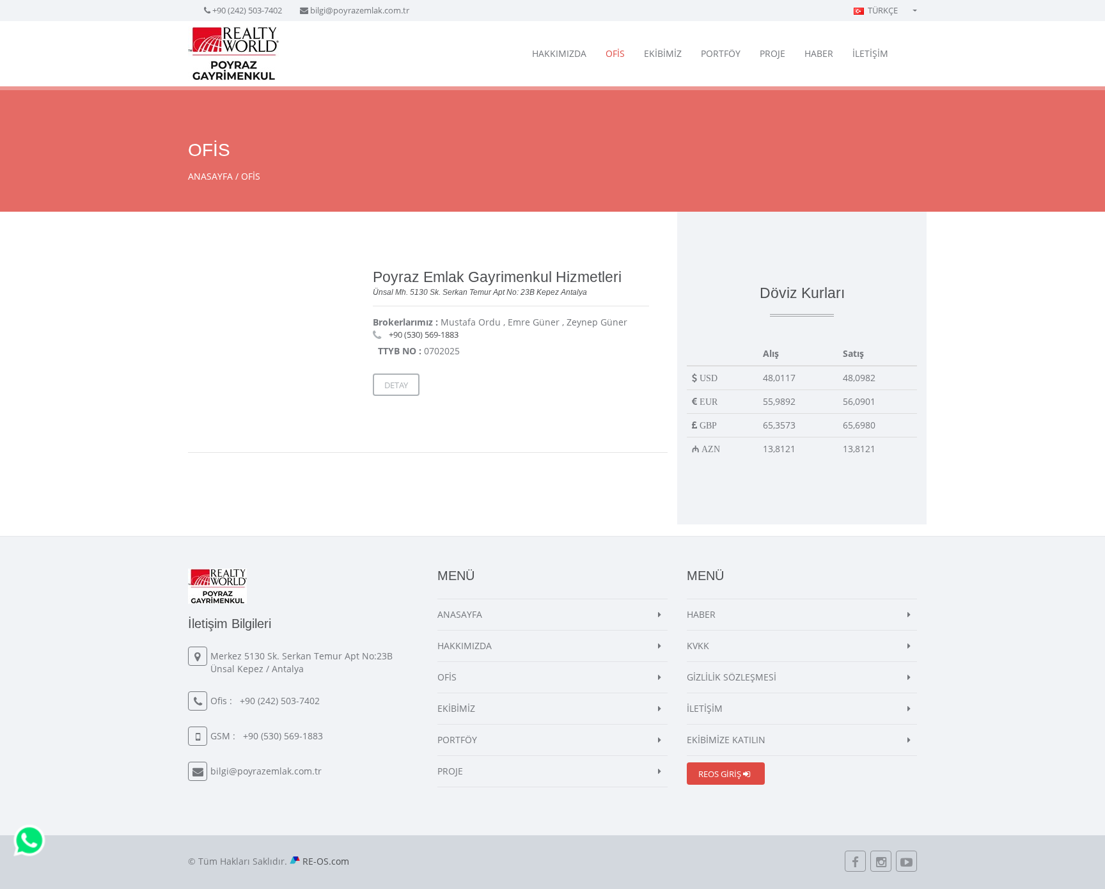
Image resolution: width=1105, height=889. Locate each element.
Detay (396, 385)
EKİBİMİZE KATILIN (726, 740)
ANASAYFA (210, 176)
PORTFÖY (721, 53)
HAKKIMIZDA (559, 53)
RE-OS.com (325, 861)
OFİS (615, 53)
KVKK (698, 646)
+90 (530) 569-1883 (423, 334)
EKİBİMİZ (663, 53)
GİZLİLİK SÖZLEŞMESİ (731, 677)
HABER (818, 53)
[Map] (278, 341)
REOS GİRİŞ (720, 774)
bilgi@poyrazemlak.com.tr (359, 10)
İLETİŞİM (870, 53)
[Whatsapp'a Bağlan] (29, 839)
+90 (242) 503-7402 (247, 10)
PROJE (772, 53)
